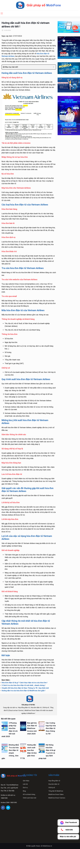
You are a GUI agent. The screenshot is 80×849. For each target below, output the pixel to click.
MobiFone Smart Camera (56, 798)
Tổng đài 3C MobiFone (55, 791)
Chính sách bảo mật (29, 798)
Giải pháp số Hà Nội (28, 705)
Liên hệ (25, 784)
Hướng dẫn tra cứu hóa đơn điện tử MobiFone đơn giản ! (23, 691)
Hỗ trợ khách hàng (29, 794)
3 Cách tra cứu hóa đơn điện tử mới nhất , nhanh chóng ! (23, 685)
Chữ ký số (51, 787)
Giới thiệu (26, 781)
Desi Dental (30, 826)
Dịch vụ (25, 787)
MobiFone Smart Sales (56, 794)
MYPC (32, 829)
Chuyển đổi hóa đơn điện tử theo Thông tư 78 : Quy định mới (25, 688)
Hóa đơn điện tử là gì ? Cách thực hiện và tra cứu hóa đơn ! (24, 683)
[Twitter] (8, 808)
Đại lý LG (35, 832)
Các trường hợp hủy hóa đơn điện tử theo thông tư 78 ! (51, 728)
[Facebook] (3, 808)
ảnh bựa (37, 829)
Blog (24, 791)
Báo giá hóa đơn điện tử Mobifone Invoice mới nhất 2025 (32, 728)
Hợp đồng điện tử (54, 781)
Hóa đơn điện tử (53, 784)
